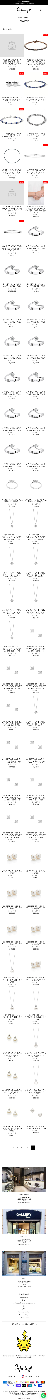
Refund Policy (24, 1318)
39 (27, 1148)
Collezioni (26, 17)
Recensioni (24, 1297)
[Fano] (24, 1263)
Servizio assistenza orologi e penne (24, 1303)
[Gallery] (24, 1221)
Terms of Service (24, 1312)
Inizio (20, 17)
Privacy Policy (24, 1315)
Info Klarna (24, 1309)
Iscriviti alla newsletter (23, 1324)
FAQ (24, 1306)
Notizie (24, 1300)
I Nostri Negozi (24, 1294)
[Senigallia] (24, 1179)
